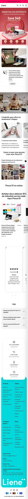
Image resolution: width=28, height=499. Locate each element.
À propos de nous (19, 410)
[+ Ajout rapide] (20, 221)
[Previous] (3, 1)
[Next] (25, 1)
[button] (13, 295)
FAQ (4, 435)
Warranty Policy (14, 366)
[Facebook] (11, 490)
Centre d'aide (6, 433)
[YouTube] (17, 490)
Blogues (17, 413)
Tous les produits (7, 404)
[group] (14, 26)
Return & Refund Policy (14, 356)
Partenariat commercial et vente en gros (20, 401)
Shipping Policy (14, 346)
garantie (17, 434)
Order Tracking (6, 430)
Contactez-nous (7, 427)
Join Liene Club (14, 376)
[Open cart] (17, 5)
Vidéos (16, 416)
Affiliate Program (19, 392)
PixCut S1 (5, 387)
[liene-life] (3, 5)
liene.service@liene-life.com (10, 455)
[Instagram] (14, 490)
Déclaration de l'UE (19, 447)
